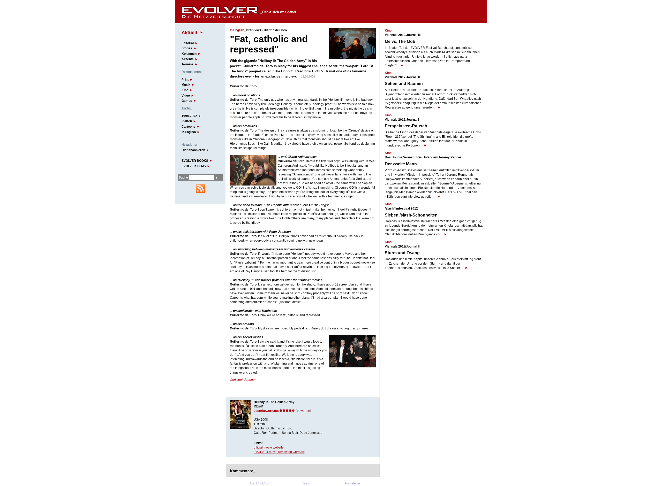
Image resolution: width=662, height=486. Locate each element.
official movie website (269, 447)
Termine (187, 64)
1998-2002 (189, 116)
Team (306, 483)
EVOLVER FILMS (194, 166)
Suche (183, 177)
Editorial (188, 43)
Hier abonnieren (193, 150)
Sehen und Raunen (404, 83)
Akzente (188, 59)
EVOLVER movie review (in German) (279, 451)
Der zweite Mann (401, 164)
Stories (187, 48)
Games (187, 101)
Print (185, 79)
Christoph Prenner (243, 379)
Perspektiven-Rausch (406, 126)
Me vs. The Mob (400, 41)
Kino (185, 90)
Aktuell (189, 32)
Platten (187, 121)
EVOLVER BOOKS (195, 161)
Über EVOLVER (260, 483)
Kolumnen (189, 54)
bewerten (303, 411)
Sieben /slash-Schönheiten (411, 215)
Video (186, 95)
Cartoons (188, 126)
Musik (186, 85)
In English (189, 132)
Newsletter (352, 483)
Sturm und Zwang (402, 253)
